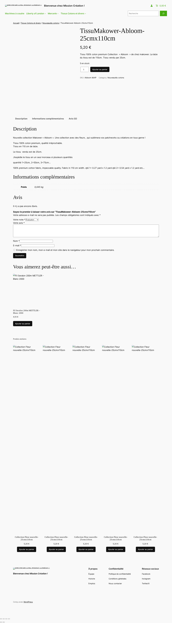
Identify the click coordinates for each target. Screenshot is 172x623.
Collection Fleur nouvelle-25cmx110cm (26, 538)
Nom (16, 241)
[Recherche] (163, 13)
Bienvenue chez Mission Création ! (64, 5)
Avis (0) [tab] (73, 118)
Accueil (16, 23)
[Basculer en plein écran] (4, 618)
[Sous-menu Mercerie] (58, 13)
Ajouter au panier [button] (22, 324)
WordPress (28, 602)
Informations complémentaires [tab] (48, 118)
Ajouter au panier (99, 69)
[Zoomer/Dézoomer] (1, 618)
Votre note (19, 219)
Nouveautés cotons (50, 23)
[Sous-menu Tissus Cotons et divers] (85, 13)
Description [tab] (21, 118)
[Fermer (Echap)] (9, 618)
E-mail (17, 245)
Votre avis (19, 223)
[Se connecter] (151, 5)
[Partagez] (6, 618)
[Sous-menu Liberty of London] (45, 13)
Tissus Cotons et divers (31, 23)
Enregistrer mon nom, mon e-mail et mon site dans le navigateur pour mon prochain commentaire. (65, 250)
